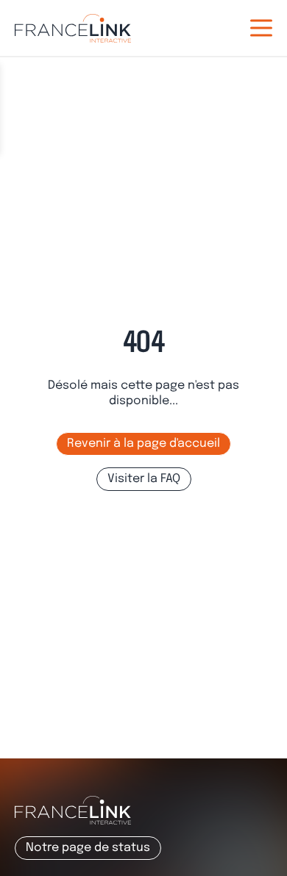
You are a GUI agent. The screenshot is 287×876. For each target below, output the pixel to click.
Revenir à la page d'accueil (143, 443)
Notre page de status (88, 847)
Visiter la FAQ (143, 479)
